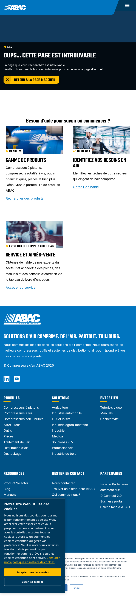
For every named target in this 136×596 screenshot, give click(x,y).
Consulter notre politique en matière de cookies (32, 560)
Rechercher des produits (25, 198)
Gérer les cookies (33, 581)
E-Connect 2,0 (111, 496)
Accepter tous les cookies (32, 572)
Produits (12, 398)
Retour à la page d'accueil (34, 80)
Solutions (60, 398)
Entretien (109, 398)
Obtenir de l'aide (86, 187)
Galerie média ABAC (115, 507)
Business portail (111, 501)
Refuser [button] (76, 587)
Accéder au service (20, 287)
